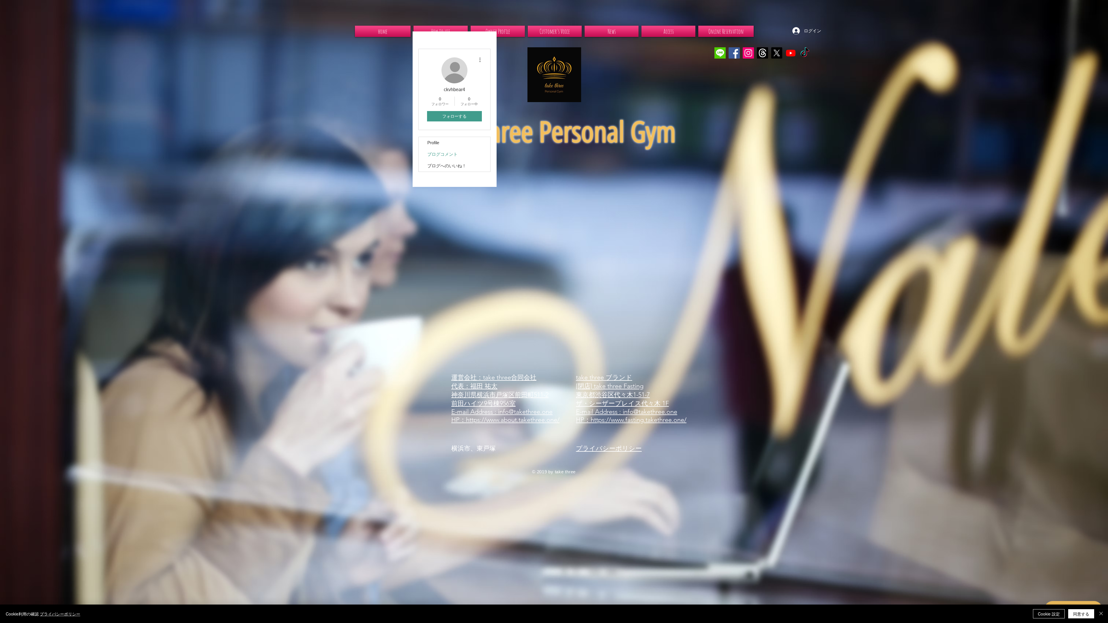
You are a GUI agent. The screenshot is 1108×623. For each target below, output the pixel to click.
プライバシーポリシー (60, 614)
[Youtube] (790, 53)
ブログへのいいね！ (446, 165)
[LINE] (720, 53)
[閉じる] (1101, 613)
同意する (1081, 614)
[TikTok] (805, 53)
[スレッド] (762, 53)
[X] (776, 53)
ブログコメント (442, 154)
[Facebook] (734, 53)
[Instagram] (748, 53)
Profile (433, 142)
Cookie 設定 (1049, 614)
